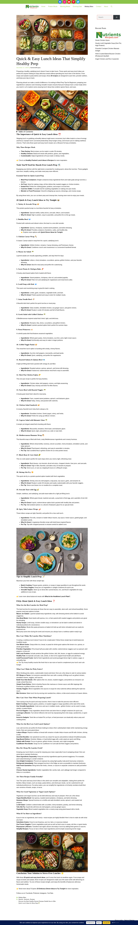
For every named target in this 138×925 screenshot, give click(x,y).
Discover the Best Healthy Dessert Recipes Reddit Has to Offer (37, 901)
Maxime (20, 899)
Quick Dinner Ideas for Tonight (52, 232)
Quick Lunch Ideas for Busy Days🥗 (29, 903)
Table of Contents (25, 132)
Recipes (32, 899)
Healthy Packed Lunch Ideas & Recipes (40, 160)
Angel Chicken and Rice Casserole (107, 59)
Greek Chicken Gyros (102, 40)
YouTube (50, 893)
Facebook (29, 893)
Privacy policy (119, 920)
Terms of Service (129, 920)
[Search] (116, 17)
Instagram (43, 893)
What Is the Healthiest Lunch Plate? (57, 596)
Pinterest (36, 893)
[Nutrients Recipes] (32, 6)
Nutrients (26, 899)
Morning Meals (65, 6)
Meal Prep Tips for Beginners (66, 82)
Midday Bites (89, 6)
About (106, 6)
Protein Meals (52, 6)
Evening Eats (77, 6)
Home (43, 6)
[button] (111, 6)
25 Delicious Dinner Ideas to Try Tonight (51, 888)
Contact (98, 6)
